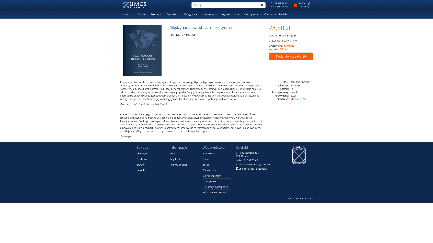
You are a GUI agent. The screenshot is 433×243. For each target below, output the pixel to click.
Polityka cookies (178, 164)
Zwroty (140, 164)
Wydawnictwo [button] (230, 14)
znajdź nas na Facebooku (252, 168)
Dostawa (142, 159)
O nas (206, 159)
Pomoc (174, 153)
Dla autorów (209, 170)
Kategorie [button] (190, 14)
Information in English (275, 14)
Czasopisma (251, 14)
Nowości (127, 14)
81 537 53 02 (280, 3)
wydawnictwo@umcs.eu (257, 164)
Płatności (142, 153)
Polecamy (156, 14)
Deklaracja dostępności (215, 186)
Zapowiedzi (173, 14)
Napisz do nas (281, 6)
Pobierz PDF (300, 99)
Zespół (206, 164)
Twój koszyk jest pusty (304, 5)
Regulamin (175, 159)
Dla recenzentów (212, 175)
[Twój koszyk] (294, 5)
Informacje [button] (208, 14)
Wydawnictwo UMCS (304, 198)
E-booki (141, 14)
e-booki (141, 170)
